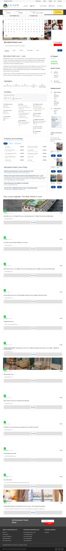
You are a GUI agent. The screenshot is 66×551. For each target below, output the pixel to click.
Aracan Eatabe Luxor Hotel (10, 453)
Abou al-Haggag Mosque (40, 178)
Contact (60, 5)
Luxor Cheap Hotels (28, 538)
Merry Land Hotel (59, 152)
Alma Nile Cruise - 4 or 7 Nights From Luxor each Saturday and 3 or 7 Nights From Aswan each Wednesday (28, 216)
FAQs (38, 50)
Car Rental (43, 5)
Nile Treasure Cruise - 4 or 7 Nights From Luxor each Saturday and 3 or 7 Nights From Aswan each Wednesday (29, 268)
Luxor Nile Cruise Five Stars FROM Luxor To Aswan (16, 242)
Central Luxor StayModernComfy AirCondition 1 (59, 183)
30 (14, 31)
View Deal (53, 156)
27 (5, 31)
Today (6, 35)
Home (26, 5)
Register (50, 1)
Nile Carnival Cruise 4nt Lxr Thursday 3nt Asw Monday (16, 400)
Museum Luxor (13, 180)
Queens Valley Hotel (59, 167)
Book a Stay (58, 45)
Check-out (18, 11)
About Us (5, 532)
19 (22, 26)
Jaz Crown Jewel (8, 479)
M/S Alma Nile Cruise (8, 374)
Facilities (21, 50)
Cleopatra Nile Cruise (9, 321)
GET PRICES (58, 12)
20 (5, 29)
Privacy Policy (5, 534)
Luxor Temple (7, 180)
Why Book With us (7, 538)
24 (16, 29)
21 (8, 29)
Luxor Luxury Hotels (28, 536)
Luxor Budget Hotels (28, 534)
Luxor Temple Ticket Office (18, 178)
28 (8, 31)
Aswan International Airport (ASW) (56, 102)
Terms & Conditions (7, 536)
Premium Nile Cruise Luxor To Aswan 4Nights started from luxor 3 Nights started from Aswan (25, 295)
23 (14, 29)
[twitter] (59, 549)
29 (11, 31)
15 (11, 26)
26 (22, 29)
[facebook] (56, 549)
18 (19, 26)
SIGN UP (49, 523)
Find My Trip (38, 1)
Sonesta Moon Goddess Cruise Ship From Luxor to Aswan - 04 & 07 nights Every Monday (24, 506)
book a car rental (56, 123)
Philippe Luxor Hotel (53, 152)
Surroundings (30, 50)
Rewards (52, 5)
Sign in (44, 1)
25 (19, 29)
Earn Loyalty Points (7, 540)
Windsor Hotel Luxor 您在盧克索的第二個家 (53, 167)
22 (11, 29)
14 (8, 26)
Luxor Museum (10, 178)
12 (28, 26)
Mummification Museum (34, 177)
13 (5, 26)
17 (16, 26)
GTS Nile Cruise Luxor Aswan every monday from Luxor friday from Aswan (21, 427)
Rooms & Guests (33, 11)
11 (25, 26)
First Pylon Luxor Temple (29, 178)
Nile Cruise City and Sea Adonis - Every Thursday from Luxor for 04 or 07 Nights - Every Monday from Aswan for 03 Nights (53, 183)
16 (14, 26)
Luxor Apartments (27, 540)
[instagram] (62, 549)
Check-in (5, 11)
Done (42, 35)
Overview (7, 50)
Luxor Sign (18, 180)
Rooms (14, 50)
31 (42, 31)
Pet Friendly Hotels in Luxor (29, 532)
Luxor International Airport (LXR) (56, 95)
